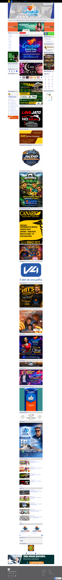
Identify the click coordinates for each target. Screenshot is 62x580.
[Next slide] (41, 77)
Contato (35, 20)
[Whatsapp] (53, 1)
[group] (31, 69)
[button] (23, 77)
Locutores (31, 20)
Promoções (10, 41)
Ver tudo (20, 486)
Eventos (10, 42)
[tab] (29, 535)
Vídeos (45, 20)
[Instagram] (50, 1)
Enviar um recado (49, 41)
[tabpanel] (25, 529)
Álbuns (9, 38)
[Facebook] (52, 1)
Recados (10, 44)
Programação (27, 20)
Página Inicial (18, 20)
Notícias (23, 20)
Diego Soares (14, 97)
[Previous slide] (20, 77)
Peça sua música (40, 20)
